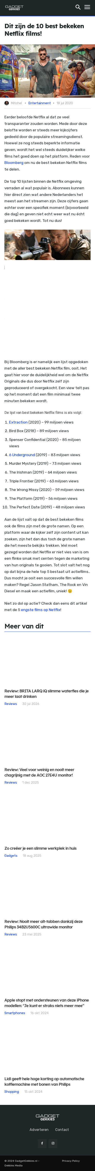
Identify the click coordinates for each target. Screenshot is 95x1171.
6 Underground (22, 455)
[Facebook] (42, 1143)
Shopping (11, 1091)
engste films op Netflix (40, 610)
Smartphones (14, 1013)
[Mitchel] (7, 103)
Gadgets (10, 855)
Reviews (10, 704)
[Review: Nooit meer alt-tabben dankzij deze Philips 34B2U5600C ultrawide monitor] (47, 891)
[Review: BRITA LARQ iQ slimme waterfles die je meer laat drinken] (47, 660)
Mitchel (16, 103)
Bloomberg (13, 162)
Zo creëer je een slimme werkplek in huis (40, 849)
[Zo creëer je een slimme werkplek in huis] (47, 818)
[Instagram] (53, 1143)
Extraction (18, 422)
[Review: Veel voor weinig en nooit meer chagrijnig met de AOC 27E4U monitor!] (47, 739)
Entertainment (39, 103)
